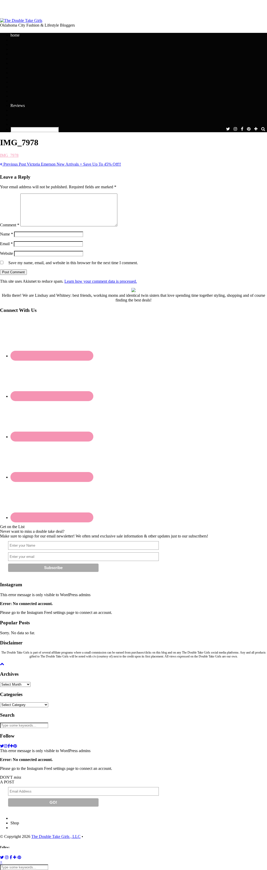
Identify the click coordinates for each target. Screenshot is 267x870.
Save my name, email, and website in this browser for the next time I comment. (73, 263)
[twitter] (228, 129)
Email (6, 243)
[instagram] (235, 129)
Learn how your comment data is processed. (100, 281)
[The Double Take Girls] (21, 20)
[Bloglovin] (14, 857)
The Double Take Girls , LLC (56, 836)
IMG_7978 (9, 155)
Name (6, 234)
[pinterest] (249, 129)
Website (6, 253)
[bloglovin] (256, 129)
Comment (9, 225)
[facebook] (242, 129)
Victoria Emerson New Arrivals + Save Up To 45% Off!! (61, 164)
